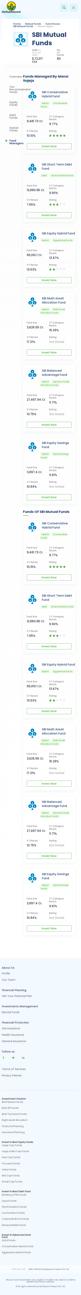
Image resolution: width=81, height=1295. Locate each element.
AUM (36, 52)
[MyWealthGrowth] (11, 7)
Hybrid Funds (13, 129)
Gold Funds (8, 1240)
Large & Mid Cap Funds (15, 1151)
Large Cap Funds (12, 1145)
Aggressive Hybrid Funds (16, 1252)
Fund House (53, 24)
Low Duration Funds (13, 1213)
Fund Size (32, 116)
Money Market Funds (14, 1225)
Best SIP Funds (10, 1108)
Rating (53, 131)
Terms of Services (14, 1069)
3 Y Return (32, 131)
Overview (15, 77)
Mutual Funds (33, 24)
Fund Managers (16, 142)
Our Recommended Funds (16, 89)
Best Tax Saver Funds (14, 1114)
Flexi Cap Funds (11, 1157)
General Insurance (14, 1041)
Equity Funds (13, 103)
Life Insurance (11, 1028)
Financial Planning (13, 1126)
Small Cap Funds (12, 1182)
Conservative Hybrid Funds (18, 1246)
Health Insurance (13, 1035)
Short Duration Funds (14, 1207)
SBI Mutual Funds (23, 26)
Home (17, 24)
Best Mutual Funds (12, 1102)
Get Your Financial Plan (17, 996)
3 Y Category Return (56, 118)
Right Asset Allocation (15, 1120)
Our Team (8, 980)
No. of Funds (60, 52)
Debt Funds (13, 116)
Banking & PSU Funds (14, 1195)
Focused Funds (11, 1163)
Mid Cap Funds (11, 1175)
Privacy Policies (12, 1075)
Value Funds (9, 1169)
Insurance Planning (13, 1132)
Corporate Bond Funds (15, 1219)
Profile (6, 973)
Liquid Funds (9, 1201)
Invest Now (49, 146)
